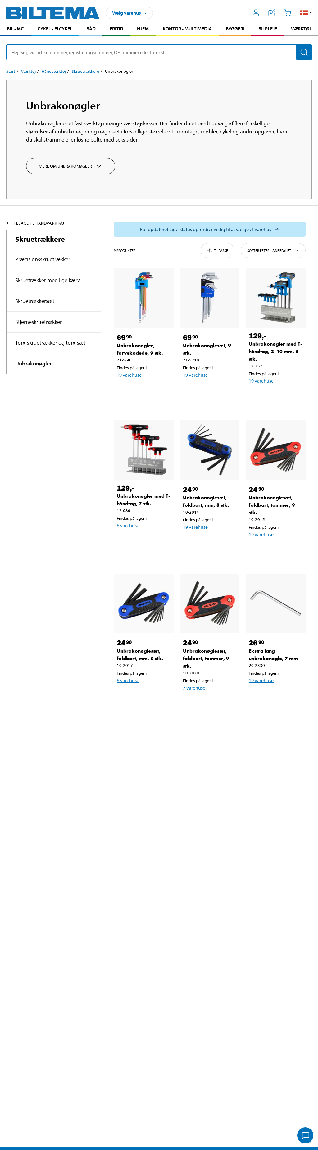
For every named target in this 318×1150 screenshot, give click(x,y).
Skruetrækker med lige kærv (47, 280)
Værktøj (301, 29)
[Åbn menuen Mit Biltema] (256, 12)
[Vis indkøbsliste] (272, 12)
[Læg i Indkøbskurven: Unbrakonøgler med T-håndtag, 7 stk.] (142, 541)
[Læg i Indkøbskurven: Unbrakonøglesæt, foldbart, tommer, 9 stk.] (274, 550)
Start (10, 71)
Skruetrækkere (85, 71)
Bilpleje (267, 29)
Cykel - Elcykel (55, 29)
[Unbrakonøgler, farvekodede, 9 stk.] (144, 298)
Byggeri (235, 29)
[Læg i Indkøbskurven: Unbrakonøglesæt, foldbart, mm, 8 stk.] (208, 543)
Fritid (116, 29)
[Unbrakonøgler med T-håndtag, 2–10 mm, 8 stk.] (276, 298)
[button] (306, 12)
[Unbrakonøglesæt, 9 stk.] (210, 298)
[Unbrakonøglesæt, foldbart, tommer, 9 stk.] (276, 450)
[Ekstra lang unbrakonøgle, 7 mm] (276, 604)
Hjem (143, 29)
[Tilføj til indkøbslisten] (124, 391)
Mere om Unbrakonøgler (65, 166)
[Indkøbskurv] (287, 12)
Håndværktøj (54, 71)
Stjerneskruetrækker (38, 321)
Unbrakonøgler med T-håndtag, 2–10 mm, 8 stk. (275, 351)
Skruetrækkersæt (34, 301)
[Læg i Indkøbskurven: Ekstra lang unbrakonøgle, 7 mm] (274, 696)
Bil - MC (15, 29)
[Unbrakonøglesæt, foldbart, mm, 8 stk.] (210, 450)
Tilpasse (221, 250)
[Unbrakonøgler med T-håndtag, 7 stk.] (144, 450)
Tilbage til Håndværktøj (38, 223)
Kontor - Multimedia (187, 29)
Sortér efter (269, 250)
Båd (91, 29)
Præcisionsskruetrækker (42, 259)
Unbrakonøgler (33, 363)
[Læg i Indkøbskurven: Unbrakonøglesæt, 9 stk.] (208, 391)
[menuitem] (15, 29)
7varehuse (194, 688)
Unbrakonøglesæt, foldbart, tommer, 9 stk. (272, 505)
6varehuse (128, 525)
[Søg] (304, 52)
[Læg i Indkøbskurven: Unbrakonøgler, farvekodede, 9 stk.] (142, 391)
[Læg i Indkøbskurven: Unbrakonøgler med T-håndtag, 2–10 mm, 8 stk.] (274, 396)
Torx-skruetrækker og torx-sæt (50, 342)
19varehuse (129, 375)
